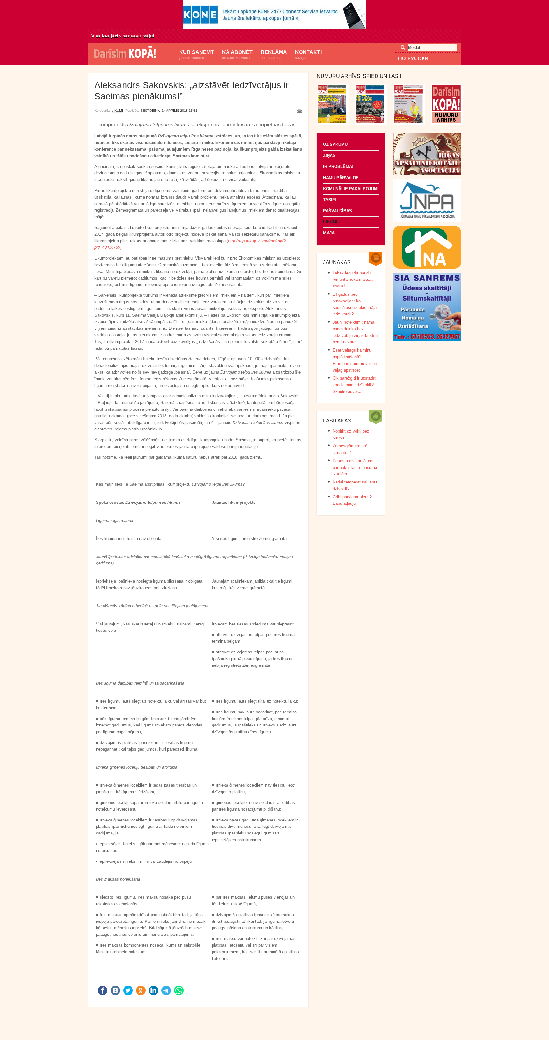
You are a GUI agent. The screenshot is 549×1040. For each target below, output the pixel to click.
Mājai (329, 233)
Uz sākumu (335, 144)
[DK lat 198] (371, 123)
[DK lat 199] (333, 123)
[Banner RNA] (427, 267)
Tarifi (329, 199)
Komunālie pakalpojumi (351, 188)
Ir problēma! (338, 166)
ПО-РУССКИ (413, 58)
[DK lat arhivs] (447, 123)
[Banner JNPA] (427, 220)
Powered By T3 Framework (274, 1027)
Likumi (117, 110)
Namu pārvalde (341, 177)
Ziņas (329, 155)
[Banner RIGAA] (427, 174)
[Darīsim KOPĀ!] (131, 53)
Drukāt (299, 110)
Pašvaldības (337, 210)
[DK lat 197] (409, 123)
